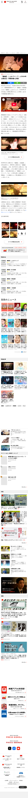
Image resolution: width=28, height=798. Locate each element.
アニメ (24, 405)
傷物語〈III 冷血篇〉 (12, 269)
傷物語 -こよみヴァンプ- (12, 89)
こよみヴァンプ (8, 405)
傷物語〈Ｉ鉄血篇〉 (20, 162)
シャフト (19, 405)
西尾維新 (14, 405)
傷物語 (2, 405)
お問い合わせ (16, 782)
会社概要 (6, 780)
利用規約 (21, 780)
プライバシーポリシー (13, 780)
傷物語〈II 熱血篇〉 (11, 278)
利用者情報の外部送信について (14, 783)
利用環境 (10, 782)
